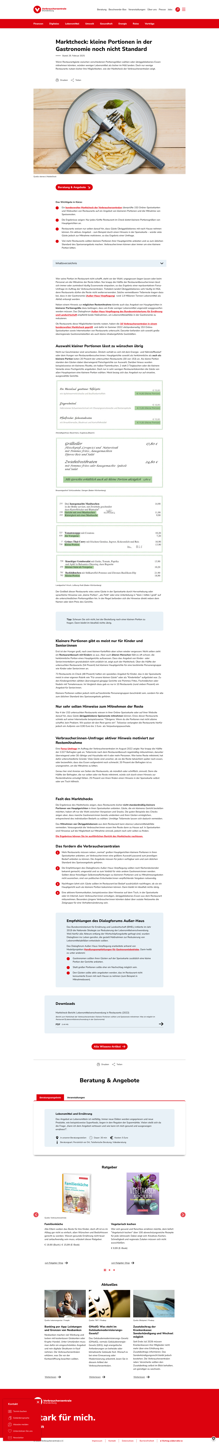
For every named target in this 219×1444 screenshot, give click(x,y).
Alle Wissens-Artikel (107, 1046)
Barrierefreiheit (147, 1440)
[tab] (105, 1270)
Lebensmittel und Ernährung (74, 1114)
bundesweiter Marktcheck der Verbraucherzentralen (94, 207)
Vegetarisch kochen (123, 1224)
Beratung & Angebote (72, 187)
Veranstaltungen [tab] (76, 1097)
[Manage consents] (213, 1438)
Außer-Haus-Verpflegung (100, 295)
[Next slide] (183, 1214)
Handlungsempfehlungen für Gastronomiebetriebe (111, 949)
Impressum (97, 1440)
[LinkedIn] (42, 1426)
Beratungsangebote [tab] (50, 1097)
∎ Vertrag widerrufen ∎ (171, 1440)
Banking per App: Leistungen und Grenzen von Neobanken (63, 1328)
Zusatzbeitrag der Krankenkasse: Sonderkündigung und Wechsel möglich (153, 1331)
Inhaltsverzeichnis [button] (66, 263)
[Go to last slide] (36, 1214)
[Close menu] (38, 1402)
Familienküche (53, 1224)
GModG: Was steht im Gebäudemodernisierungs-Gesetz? (106, 1330)
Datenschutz (127, 1440)
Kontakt (112, 1440)
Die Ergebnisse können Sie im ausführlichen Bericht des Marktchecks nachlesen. (99, 836)
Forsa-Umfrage (69, 748)
